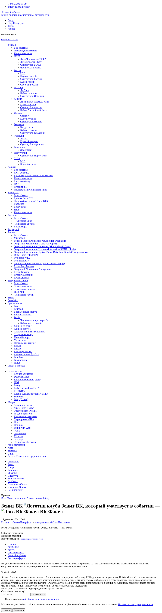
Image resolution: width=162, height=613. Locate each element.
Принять (6, 610)
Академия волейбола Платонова (52, 522)
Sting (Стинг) (21, 399)
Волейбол (13, 300)
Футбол (12, 45)
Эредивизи (26, 150)
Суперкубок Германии (32, 133)
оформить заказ (9, 39)
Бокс (16, 306)
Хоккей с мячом (22, 328)
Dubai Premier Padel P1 (26, 255)
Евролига (19, 203)
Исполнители (15, 371)
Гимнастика (20, 360)
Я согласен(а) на (31, 599)
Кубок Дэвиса (21, 277)
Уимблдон (19, 238)
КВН (10, 447)
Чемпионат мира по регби (34, 320)
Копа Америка (28, 164)
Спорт (11, 20)
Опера (11, 467)
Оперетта (13, 475)
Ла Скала (13, 481)
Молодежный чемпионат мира (30, 189)
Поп (16, 422)
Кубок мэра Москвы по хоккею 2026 (33, 175)
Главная (12, 544)
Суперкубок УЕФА (30, 64)
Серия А (24, 115)
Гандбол (18, 357)
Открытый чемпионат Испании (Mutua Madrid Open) (42, 246)
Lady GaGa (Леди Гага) (26, 388)
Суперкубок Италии (31, 121)
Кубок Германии (29, 130)
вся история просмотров (32, 539)
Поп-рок (18, 425)
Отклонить (19, 610)
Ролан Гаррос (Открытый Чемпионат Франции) (40, 240)
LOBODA (19, 391)
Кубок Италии (28, 118)
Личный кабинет (10, 12)
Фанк (17, 430)
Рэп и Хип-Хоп (22, 427)
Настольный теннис (25, 343)
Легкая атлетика (22, 314)
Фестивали (20, 433)
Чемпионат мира (23, 53)
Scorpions (19, 396)
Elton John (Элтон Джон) (27, 379)
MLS (22, 161)
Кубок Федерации (23, 274)
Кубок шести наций (31, 323)
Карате (17, 348)
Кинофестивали (16, 444)
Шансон (18, 436)
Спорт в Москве (16, 365)
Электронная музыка (25, 410)
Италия (18, 113)
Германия (19, 124)
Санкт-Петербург (21, 522)
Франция (19, 135)
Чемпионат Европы (30, 67)
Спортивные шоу (23, 334)
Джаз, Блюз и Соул (24, 408)
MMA (11, 297)
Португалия (20, 152)
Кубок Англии (28, 104)
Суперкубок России (31, 79)
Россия (17, 70)
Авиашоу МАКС (23, 351)
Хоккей (12, 167)
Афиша (11, 28)
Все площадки (15, 490)
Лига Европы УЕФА (31, 62)
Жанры (11, 402)
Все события (21, 47)
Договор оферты (16, 558)
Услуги (11, 549)
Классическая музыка (25, 416)
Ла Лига (24, 90)
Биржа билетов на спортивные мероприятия (25, 15)
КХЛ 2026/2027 (22, 172)
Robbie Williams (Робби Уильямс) (31, 393)
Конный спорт (22, 337)
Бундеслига (26, 127)
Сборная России (29, 84)
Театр (11, 26)
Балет (11, 464)
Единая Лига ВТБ (23, 198)
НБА (16, 209)
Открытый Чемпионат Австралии (32, 269)
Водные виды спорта (25, 311)
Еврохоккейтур (22, 181)
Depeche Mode (21, 376)
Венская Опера (16, 478)
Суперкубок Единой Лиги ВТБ (31, 201)
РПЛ (22, 73)
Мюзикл (12, 450)
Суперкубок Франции (32, 144)
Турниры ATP (21, 260)
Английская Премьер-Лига (34, 101)
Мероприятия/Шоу (24, 419)
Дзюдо (17, 345)
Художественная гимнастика (29, 331)
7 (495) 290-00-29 (17, 4)
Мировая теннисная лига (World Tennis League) (39, 263)
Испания (18, 87)
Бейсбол (18, 309)
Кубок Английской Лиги (33, 110)
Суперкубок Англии (31, 107)
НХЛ (16, 184)
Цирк (10, 453)
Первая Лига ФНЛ (30, 76)
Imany (17, 385)
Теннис (12, 232)
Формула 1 (13, 229)
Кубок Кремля (21, 272)
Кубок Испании (28, 93)
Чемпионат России (24, 294)
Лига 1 (24, 138)
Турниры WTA (22, 257)
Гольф (17, 362)
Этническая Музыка (25, 442)
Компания (13, 547)
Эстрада (18, 439)
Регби (17, 317)
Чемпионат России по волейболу (32, 498)
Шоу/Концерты (16, 23)
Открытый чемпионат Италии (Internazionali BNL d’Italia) (45, 249)
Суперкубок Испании (32, 96)
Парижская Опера (17, 484)
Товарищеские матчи (25, 50)
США (17, 158)
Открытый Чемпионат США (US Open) (35, 243)
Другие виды (15, 303)
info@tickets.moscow (19, 6)
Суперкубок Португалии (33, 155)
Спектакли (13, 461)
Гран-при (19, 291)
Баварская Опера (17, 487)
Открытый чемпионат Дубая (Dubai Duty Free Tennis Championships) (50, 252)
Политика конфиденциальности (135, 604)
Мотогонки (20, 340)
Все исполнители (23, 373)
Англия (18, 98)
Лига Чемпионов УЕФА (33, 59)
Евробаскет (20, 206)
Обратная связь (16, 552)
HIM (16, 382)
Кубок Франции (29, 141)
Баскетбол (13, 192)
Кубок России (27, 81)
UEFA (17, 56)
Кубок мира (20, 186)
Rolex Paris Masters (24, 266)
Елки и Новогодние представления (27, 456)
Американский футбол (26, 354)
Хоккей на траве (23, 326)
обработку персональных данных (41, 599)
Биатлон (12, 215)
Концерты (13, 470)
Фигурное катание (18, 280)
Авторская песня (23, 405)
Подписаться (38, 594)
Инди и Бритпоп (23, 413)
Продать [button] (5, 495)
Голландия (19, 147)
